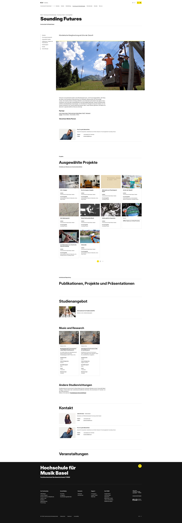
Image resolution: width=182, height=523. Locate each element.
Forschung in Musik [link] (61, 14)
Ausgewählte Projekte (46, 39)
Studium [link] (42, 499)
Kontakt (43, 46)
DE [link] (132, 2)
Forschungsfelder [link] (69, 14)
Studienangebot (45, 44)
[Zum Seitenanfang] (140, 466)
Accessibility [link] (76, 516)
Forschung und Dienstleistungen (79, 6)
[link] (44, 3)
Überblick (44, 35)
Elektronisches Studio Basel (75, 113)
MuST (83, 113)
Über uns (100, 6)
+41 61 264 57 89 (86, 418)
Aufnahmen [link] (80, 495)
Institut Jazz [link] (43, 498)
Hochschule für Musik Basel (45, 6)
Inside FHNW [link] (94, 495)
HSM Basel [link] (43, 493)
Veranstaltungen (45, 48)
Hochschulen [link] (107, 495)
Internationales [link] (89, 6)
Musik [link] (41, 14)
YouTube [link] (62, 493)
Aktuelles (95, 6)
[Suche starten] (140, 3)
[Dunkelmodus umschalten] (138, 3)
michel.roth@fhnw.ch (87, 136)
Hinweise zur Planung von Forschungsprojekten (70, 166)
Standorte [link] (106, 496)
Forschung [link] (43, 502)
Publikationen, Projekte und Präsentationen (47, 42)
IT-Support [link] (93, 493)
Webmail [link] (93, 496)
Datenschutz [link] (62, 516)
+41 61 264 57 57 (86, 134)
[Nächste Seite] (103, 261)
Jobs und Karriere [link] (108, 499)
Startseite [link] (57, 6)
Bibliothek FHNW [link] (108, 498)
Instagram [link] (62, 495)
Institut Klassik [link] (43, 495)
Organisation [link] (107, 493)
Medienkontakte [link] (108, 501)
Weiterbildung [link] (43, 501)
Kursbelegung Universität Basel (78, 392)
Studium (62, 6)
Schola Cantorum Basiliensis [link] (47, 496)
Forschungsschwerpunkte (47, 37)
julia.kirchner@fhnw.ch (87, 420)
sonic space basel (63, 113)
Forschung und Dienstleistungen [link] (50, 14)
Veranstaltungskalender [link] (66, 496)
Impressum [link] (69, 516)
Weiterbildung (68, 6)
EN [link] (134, 2)
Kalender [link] (80, 493)
